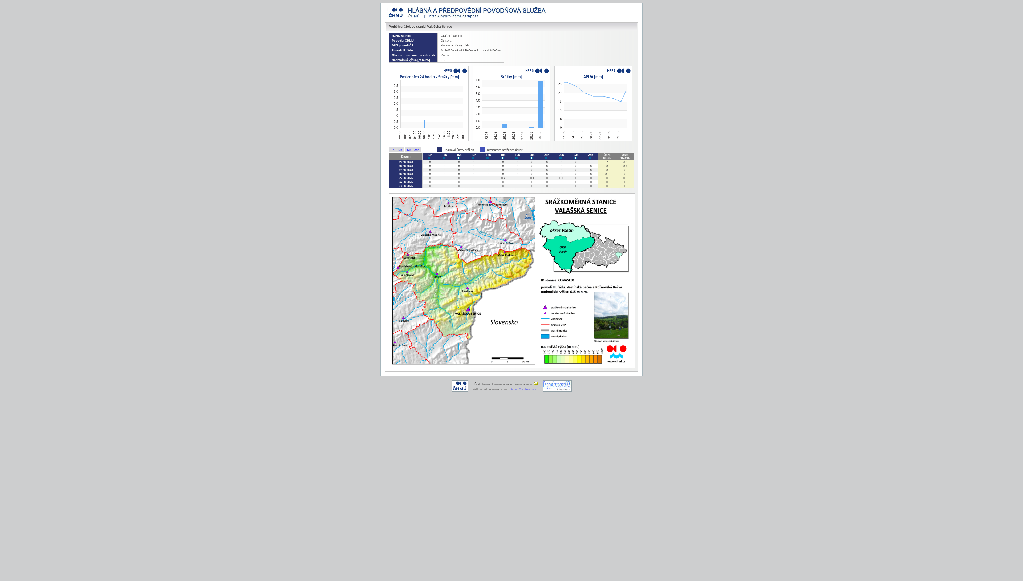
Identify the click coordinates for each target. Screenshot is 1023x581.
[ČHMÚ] (460, 390)
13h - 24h (413, 149)
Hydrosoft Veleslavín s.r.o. (522, 389)
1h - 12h (396, 149)
